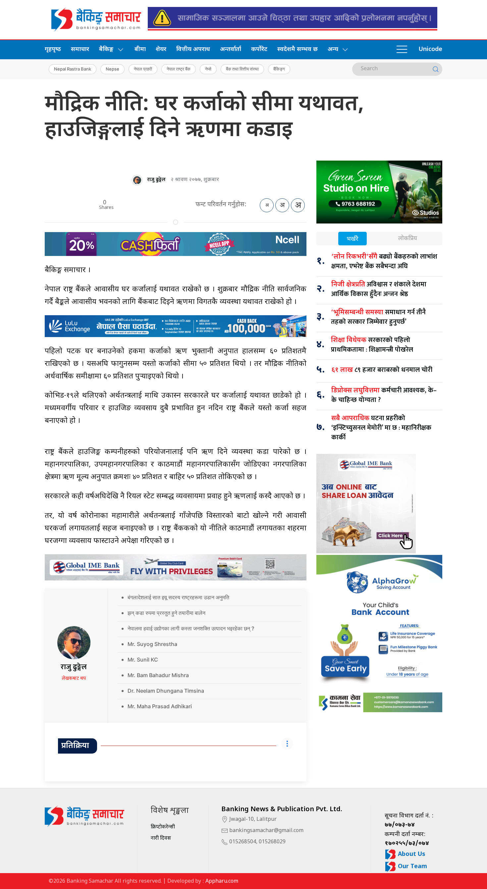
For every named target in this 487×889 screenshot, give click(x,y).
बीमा (140, 49)
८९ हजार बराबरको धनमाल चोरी (381, 369)
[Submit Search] (435, 69)
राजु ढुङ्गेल (156, 179)
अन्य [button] (333, 49)
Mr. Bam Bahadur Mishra (158, 675)
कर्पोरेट (259, 49)
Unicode (430, 49)
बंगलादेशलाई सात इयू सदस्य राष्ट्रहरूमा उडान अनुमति (178, 597)
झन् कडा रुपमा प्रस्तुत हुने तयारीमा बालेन (166, 613)
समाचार (80, 49)
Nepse (112, 69)
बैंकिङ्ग (279, 69)
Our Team (411, 866)
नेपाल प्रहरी (143, 69)
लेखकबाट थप (74, 678)
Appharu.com (221, 881)
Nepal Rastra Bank (72, 69)
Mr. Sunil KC (143, 659)
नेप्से (208, 69)
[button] (401, 49)
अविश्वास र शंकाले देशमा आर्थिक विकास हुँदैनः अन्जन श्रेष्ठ (378, 289)
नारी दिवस (161, 838)
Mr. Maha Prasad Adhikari (160, 706)
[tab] (352, 239)
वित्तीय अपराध (193, 49)
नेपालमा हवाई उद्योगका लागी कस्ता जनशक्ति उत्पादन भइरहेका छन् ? (191, 628)
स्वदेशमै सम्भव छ (297, 49)
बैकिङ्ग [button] (106, 49)
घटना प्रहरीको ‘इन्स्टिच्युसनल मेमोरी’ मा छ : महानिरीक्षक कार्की (381, 428)
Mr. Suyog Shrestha (152, 644)
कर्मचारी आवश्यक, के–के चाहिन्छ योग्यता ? (384, 395)
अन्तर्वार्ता (230, 49)
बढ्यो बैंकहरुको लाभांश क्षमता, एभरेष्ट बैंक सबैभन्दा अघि (384, 261)
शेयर (161, 49)
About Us (410, 854)
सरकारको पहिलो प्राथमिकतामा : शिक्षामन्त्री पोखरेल (372, 344)
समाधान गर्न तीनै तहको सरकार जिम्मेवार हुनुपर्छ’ (378, 317)
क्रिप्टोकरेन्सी (163, 827)
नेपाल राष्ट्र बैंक (178, 69)
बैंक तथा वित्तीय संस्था (242, 69)
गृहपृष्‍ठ (53, 49)
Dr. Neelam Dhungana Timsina (166, 690)
